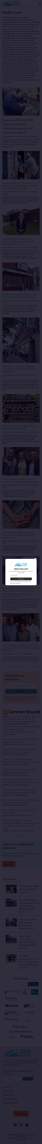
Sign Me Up (21, 579)
